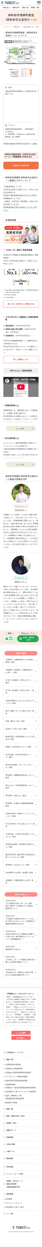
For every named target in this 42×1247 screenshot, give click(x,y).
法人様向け (20, 1038)
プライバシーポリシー (13, 1203)
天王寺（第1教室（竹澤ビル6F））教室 (19, 691)
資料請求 (11, 638)
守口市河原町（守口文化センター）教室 (20, 825)
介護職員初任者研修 (13, 1064)
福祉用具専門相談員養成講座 (16, 1081)
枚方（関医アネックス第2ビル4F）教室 (19, 712)
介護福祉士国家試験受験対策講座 (18, 1072)
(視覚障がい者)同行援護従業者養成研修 (20, 1088)
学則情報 (9, 1167)
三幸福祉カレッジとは (14, 1052)
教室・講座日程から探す (15, 1116)
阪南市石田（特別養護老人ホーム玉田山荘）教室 (20, 738)
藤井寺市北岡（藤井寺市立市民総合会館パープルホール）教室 (20, 856)
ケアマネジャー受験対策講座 (16, 1077)
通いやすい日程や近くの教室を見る (21, 304)
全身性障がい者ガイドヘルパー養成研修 (20, 1091)
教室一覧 (9, 1109)
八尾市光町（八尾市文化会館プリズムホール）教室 (20, 835)
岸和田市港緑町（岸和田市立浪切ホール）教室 (20, 845)
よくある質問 (21, 1033)
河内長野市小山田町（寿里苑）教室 (19, 873)
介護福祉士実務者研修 (20, 165)
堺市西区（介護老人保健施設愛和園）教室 (20, 804)
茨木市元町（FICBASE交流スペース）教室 (18, 756)
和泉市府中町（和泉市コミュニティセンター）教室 (20, 815)
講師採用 (9, 1158)
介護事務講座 (10, 1085)
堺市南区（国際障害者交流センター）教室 (20, 776)
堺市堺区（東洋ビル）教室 (15, 796)
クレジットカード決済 (14, 1174)
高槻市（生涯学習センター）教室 (18, 747)
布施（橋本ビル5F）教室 (15, 721)
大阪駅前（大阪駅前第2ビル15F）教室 (19, 881)
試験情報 (9, 1137)
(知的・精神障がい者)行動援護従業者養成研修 (14, 1097)
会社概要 (8, 1199)
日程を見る (6, 7)
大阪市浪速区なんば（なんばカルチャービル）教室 (20, 702)
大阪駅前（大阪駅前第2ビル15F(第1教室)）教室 (19, 661)
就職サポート (11, 1130)
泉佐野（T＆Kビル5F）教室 (16, 729)
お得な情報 (10, 1144)
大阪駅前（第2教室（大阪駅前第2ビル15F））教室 (19, 671)
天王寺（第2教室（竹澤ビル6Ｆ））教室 (19, 681)
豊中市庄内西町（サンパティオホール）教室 (19, 766)
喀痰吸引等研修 (11, 1103)
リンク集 (9, 1213)
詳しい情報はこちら (21, 359)
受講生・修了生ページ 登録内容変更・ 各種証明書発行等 (14, 1184)
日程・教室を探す (29, 638)
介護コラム (10, 1151)
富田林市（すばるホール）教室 (17, 865)
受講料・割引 (35, 7)
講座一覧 (25, 7)
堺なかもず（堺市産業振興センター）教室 (20, 786)
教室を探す (16, 7)
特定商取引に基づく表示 (14, 1207)
